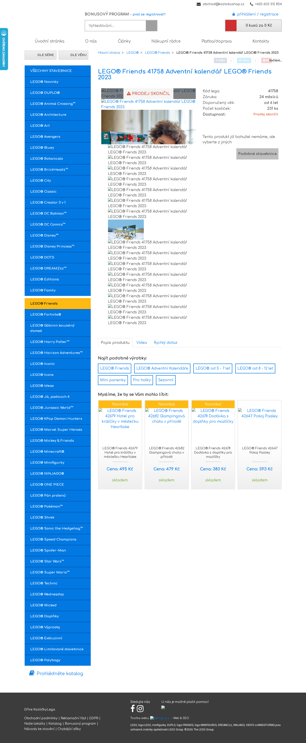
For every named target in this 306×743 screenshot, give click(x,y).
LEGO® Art (40, 126)
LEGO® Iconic (42, 364)
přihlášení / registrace (256, 14)
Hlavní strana (109, 52)
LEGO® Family (43, 290)
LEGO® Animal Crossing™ (52, 104)
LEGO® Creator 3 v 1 (48, 203)
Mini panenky (113, 380)
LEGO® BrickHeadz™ (49, 170)
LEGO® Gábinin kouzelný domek (52, 328)
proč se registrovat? (149, 14)
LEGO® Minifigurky (47, 463)
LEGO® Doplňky (44, 616)
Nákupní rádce (166, 41)
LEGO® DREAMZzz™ (48, 268)
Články (124, 41)
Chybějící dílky (69, 729)
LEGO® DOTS (42, 257)
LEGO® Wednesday (47, 594)
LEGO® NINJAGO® (47, 474)
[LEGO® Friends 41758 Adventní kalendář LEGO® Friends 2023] (148, 104)
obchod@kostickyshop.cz (223, 4)
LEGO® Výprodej (45, 627)
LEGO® (132, 52)
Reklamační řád (73, 718)
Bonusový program (80, 723)
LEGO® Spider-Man (48, 550)
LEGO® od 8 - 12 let (255, 368)
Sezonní (165, 380)
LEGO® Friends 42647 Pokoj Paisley (260, 450)
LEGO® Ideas (42, 386)
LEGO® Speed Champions (53, 539)
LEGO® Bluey (42, 148)
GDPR (93, 718)
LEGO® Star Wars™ (47, 561)
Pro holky (142, 380)
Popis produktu (115, 343)
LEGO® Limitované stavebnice (57, 649)
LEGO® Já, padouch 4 (49, 397)
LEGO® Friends (44, 304)
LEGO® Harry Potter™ (49, 342)
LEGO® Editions (44, 279)
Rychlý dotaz (165, 343)
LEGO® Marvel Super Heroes (56, 430)
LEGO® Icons (42, 375)
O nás (91, 41)
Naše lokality (34, 723)
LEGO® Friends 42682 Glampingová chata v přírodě (166, 453)
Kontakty (260, 41)
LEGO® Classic (43, 192)
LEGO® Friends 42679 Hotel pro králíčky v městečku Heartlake (120, 453)
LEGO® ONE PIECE (47, 485)
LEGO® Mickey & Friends (52, 441)
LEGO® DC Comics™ (47, 224)
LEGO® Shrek (42, 517)
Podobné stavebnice (257, 154)
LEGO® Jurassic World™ (51, 408)
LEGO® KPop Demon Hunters (56, 419)
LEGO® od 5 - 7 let (213, 368)
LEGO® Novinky (44, 82)
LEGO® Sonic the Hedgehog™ (56, 528)
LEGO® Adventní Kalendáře (162, 368)
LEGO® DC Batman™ (48, 213)
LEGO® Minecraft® (47, 452)
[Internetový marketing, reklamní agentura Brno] (160, 718)
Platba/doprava (217, 41)
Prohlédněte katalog (60, 673)
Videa (141, 343)
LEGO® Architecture (48, 115)
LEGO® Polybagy (45, 660)
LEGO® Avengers (45, 137)
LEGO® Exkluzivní (46, 638)
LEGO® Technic (44, 583)
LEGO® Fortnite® (45, 315)
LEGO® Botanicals (46, 159)
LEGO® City (40, 181)
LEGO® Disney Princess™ (52, 246)
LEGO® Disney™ (44, 235)
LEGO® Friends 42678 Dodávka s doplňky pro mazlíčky (213, 453)
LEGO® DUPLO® (45, 93)
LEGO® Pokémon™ (46, 506)
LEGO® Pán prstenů (48, 495)
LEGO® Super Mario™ (50, 572)
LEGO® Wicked (43, 605)
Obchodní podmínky (41, 718)
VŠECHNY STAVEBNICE (51, 71)
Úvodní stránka (49, 41)
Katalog (55, 723)
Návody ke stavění (39, 729)
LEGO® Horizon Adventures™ (56, 353)
